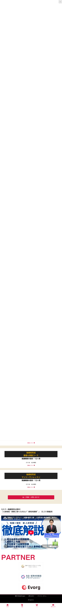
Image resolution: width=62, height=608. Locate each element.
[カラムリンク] (31, 458)
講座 (22, 606)
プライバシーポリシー (42, 596)
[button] (31, 497)
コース (37, 606)
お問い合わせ (31, 596)
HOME (7, 606)
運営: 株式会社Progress (20, 596)
